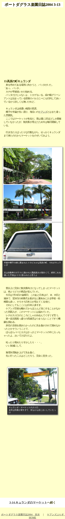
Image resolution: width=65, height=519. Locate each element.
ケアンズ (42, 112)
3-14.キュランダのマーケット (28, 502)
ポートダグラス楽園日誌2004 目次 (20, 514)
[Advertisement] (32, 41)
